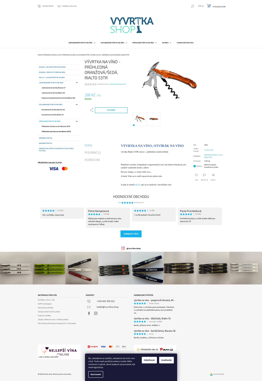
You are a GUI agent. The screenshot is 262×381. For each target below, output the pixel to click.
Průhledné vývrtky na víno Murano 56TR (56, 126)
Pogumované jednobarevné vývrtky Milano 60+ (58, 98)
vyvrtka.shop (208, 150)
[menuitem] (82, 42)
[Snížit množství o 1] (92, 111)
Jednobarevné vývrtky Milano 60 (53, 93)
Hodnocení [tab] (92, 160)
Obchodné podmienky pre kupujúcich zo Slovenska (57, 323)
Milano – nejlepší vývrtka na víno (52, 67)
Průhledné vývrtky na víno (50, 121)
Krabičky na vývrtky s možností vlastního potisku (56, 149)
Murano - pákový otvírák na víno (52, 72)
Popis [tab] (88, 145)
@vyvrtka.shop (134, 248)
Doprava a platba (44, 315)
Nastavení (96, 374)
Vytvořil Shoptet (218, 374)
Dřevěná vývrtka (45, 138)
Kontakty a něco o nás (46, 300)
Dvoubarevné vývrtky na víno (50, 104)
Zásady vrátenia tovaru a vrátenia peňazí (53, 319)
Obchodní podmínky (45, 308)
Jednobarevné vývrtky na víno (51, 83)
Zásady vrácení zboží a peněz (49, 312)
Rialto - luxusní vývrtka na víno (52, 77)
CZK (200, 6)
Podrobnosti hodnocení (118, 84)
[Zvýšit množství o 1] (92, 108)
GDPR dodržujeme (45, 304)
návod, (138, 185)
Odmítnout (149, 360)
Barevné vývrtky (45, 143)
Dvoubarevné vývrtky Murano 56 (53, 110)
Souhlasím (166, 360)
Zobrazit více (131, 233)
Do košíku (111, 110)
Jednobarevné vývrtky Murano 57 (53, 88)
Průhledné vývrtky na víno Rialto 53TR (56, 131)
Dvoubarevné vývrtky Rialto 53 (53, 115)
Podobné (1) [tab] (93, 152)
